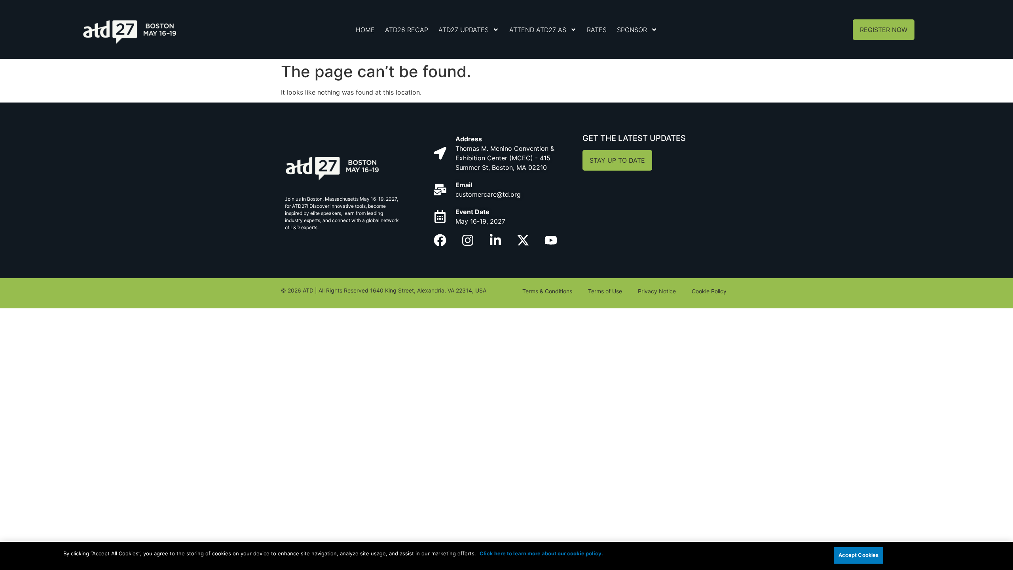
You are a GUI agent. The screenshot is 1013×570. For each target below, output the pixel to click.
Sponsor (632, 30)
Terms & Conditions (547, 291)
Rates (597, 30)
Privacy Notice (657, 291)
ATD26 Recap (406, 30)
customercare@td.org (488, 194)
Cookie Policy (709, 291)
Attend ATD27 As (537, 30)
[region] (506, 556)
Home (365, 30)
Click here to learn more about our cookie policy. (541, 553)
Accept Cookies (858, 555)
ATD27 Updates (463, 30)
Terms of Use (605, 291)
